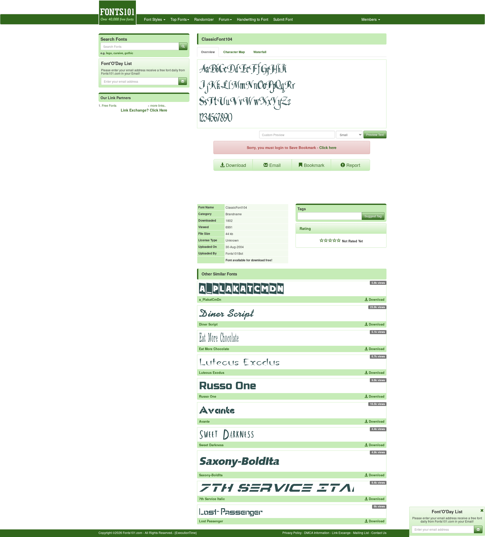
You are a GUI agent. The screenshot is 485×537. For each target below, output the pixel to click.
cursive (118, 53)
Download (235, 165)
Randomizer (204, 19)
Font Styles (153, 19)
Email (274, 165)
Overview (208, 52)
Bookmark (313, 165)
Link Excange (341, 532)
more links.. (158, 105)
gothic (129, 53)
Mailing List (361, 532)
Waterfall (259, 52)
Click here (327, 147)
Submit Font (283, 19)
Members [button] (369, 19)
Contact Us (378, 532)
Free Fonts (109, 105)
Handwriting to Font (252, 19)
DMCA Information (316, 532)
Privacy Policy (292, 532)
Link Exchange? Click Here (144, 110)
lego (109, 53)
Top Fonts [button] (179, 19)
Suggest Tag (373, 216)
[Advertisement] (291, 184)
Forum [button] (224, 19)
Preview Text (375, 134)
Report (352, 165)
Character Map (234, 52)
